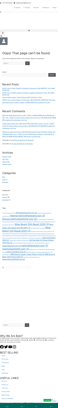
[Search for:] (13, 63)
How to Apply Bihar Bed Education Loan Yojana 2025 (23, 242)
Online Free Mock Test (16, 252)
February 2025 (6, 164)
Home (3, 355)
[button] (29, 30)
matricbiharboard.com (34, 245)
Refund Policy (6, 395)
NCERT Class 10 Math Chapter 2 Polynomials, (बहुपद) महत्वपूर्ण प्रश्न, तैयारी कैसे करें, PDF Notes (28, 100)
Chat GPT (36, 7)
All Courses (5, 359)
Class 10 (4, 179)
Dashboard (5, 373)
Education (5, 182)
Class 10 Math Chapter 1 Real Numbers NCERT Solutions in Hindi (22, 97)
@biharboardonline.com (26, 213)
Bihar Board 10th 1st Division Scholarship (24, 221)
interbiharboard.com (11, 246)
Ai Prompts (26, 7)
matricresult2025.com (15, 249)
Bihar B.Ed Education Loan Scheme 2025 (45, 219)
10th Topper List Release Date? (8, 213)
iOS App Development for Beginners (22, 144)
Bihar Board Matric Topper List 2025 (28, 233)
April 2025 (5, 159)
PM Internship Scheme (31, 252)
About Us (4, 381)
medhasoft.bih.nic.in (33, 249)
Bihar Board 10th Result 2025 (32, 224)
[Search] (27, 63)
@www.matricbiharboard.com (27, 215)
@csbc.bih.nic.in (6, 216)
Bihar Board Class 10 (16, 233)
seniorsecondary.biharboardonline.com (31, 257)
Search (4, 72)
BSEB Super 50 (25, 238)
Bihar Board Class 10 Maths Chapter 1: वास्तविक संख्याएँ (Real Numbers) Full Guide (26, 102)
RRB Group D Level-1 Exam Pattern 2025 (27, 254)
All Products (5, 362)
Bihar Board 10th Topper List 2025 (38, 228)
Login (3, 369)
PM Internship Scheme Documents (43, 252)
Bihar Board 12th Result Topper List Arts (39, 231)
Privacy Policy (6, 391)
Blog (3, 177)
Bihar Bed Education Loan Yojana (9, 221)
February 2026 (6, 156)
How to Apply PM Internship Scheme (41, 242)
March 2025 (6, 162)
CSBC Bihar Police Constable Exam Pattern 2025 (19, 240)
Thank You (5, 388)
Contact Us (5, 384)
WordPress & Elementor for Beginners (22, 140)
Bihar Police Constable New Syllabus (44, 233)
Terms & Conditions (7, 398)
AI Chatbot (17, 7)
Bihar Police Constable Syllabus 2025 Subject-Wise (28, 235)
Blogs (3, 366)
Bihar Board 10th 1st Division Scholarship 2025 (43, 221)
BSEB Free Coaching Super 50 (15, 238)
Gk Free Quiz (35, 240)
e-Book (54, 7)
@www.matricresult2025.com (19, 219)
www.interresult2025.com (13, 259)
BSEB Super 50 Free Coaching (35, 238)
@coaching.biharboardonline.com (44, 213)
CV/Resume (45, 7)
